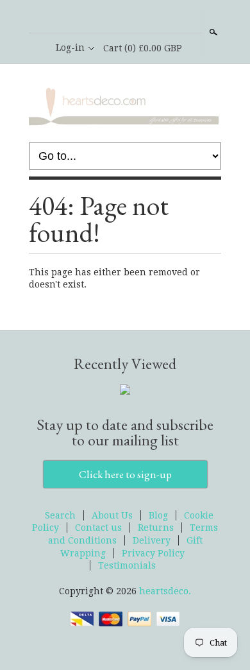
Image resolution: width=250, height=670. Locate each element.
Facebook (124, 17)
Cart (142, 48)
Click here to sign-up (125, 474)
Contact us (98, 527)
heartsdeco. (165, 591)
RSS (103, 17)
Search (212, 32)
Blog (158, 515)
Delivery (152, 540)
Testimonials (127, 565)
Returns (156, 527)
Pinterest (146, 17)
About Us (112, 515)
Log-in (70, 47)
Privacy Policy (153, 553)
